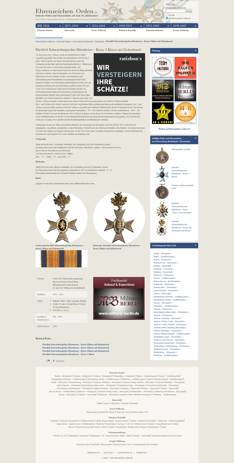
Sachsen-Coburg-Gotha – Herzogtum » (170, 321)
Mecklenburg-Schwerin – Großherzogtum (69, 379)
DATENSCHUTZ (125, 452)
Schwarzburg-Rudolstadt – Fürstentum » (170, 342)
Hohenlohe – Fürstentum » (165, 284)
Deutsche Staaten (45, 30)
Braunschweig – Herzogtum (80, 382)
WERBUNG (141, 452)
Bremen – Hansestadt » (163, 265)
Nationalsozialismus (154, 30)
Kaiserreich (70, 30)
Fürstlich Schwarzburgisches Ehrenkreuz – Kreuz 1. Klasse (68, 354)
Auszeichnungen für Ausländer (145, 444)
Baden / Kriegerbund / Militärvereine (124, 426)
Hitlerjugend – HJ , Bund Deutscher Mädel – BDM (111, 435)
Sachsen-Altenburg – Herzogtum (107, 382)
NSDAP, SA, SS (60, 435)
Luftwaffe (95, 444)
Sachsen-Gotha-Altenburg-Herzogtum (135, 394)
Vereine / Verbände (137, 420)
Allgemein (114, 403)
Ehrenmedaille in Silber (181, 149)
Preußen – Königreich (102, 376)
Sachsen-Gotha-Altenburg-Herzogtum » (170, 327)
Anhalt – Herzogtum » (163, 253)
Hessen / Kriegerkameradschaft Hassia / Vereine (87, 426)
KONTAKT (108, 452)
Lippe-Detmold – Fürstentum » (166, 290)
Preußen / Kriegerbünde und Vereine (162, 423)
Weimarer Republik (127, 30)
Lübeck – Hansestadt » (163, 293)
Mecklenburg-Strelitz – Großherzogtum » (170, 299)
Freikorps (54, 420)
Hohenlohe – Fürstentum (108, 394)
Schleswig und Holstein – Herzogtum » (170, 339)
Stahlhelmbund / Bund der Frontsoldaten (99, 423)
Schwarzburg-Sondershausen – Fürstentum (74, 388)
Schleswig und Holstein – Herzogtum (170, 391)
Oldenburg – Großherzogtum (133, 379)
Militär (99, 403)
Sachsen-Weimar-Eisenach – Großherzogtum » (172, 333)
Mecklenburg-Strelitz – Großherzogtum (104, 379)
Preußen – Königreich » (163, 308)
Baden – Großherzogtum (147, 376)
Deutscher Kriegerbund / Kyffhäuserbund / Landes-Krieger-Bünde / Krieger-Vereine (94, 420)
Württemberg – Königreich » (165, 352)
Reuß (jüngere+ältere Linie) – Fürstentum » (171, 312)
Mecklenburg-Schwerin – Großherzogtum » (171, 296)
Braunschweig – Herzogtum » (166, 262)
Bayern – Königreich (63, 376)
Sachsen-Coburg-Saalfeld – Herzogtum (139, 382)
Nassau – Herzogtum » (163, 302)
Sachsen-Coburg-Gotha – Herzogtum (113, 391)
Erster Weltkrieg (99, 30)
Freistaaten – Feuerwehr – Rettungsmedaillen (165, 420)
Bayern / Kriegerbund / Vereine (153, 426)
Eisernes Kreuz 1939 (122, 444)
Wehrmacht (73, 435)
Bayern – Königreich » (163, 259)
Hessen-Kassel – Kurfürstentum (62, 391)
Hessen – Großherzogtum (169, 376)
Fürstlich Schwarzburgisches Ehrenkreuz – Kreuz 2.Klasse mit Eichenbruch (75, 347)
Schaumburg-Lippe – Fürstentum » (168, 336)
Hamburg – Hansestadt (130, 388)
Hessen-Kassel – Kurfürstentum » (168, 281)
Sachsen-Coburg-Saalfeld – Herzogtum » (170, 324)
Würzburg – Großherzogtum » (166, 355)
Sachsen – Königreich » (163, 315)
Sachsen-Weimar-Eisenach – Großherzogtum (165, 379)
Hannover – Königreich (86, 391)
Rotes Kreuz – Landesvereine (69, 423)
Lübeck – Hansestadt (169, 388)
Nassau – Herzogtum (67, 394)
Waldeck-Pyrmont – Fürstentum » (167, 349)
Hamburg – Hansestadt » (164, 271)
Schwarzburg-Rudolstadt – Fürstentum (162, 385)
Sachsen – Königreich (82, 376)
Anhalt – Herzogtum (59, 382)
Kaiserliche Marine (107, 412)
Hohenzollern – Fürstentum (142, 391)
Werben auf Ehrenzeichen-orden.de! (174, 128)
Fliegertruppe (92, 412)
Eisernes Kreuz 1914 (139, 412)
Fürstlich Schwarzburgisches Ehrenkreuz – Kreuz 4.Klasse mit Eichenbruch (75, 344)
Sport (106, 403)
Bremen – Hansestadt (150, 388)
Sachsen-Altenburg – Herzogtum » (168, 318)
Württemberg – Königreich (124, 376)
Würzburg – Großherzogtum (164, 394)
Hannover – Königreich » (164, 275)
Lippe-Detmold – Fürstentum (68, 385)
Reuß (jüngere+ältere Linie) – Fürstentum (99, 385)
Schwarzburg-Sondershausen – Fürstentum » (172, 346)
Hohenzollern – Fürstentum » (166, 287)
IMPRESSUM (93, 452)
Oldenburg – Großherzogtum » (166, 305)
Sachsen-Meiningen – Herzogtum (170, 382)
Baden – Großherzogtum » (164, 256)
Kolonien (134, 403)
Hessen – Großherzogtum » (165, 278)
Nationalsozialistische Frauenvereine (167, 435)
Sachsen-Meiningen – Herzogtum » (168, 330)
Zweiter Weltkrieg (180, 30)
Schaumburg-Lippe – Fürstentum (131, 385)
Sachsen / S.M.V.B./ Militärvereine (132, 423)
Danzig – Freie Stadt (142, 435)
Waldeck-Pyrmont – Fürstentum (106, 388)
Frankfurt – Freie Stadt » (164, 268)
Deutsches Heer (122, 412)
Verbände (124, 403)
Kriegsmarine (106, 444)
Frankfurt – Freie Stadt (87, 394)
